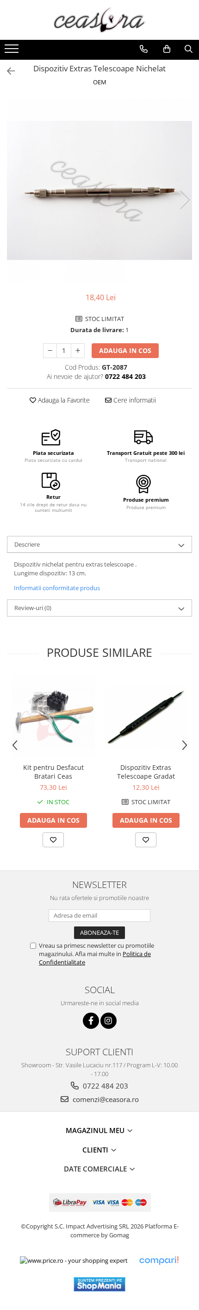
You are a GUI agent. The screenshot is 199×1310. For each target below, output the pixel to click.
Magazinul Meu (96, 1130)
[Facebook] (91, 1021)
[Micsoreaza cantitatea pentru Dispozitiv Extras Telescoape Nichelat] (50, 350)
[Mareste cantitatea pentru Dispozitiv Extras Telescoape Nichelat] (78, 350)
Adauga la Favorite (63, 400)
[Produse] (13, 51)
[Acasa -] (99, 20)
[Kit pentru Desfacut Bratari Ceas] (53, 716)
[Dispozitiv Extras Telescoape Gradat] (145, 717)
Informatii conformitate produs (57, 588)
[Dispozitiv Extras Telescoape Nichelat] (99, 190)
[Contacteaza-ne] (143, 49)
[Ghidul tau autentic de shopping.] (158, 1260)
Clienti (96, 1149)
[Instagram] (108, 1021)
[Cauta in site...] (188, 49)
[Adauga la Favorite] (53, 839)
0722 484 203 (104, 1085)
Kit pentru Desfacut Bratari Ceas (53, 772)
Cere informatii (134, 400)
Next (184, 199)
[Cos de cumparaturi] (167, 49)
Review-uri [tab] (32, 608)
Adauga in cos (125, 350)
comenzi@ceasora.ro (105, 1099)
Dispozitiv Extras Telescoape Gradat (146, 772)
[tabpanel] (99, 190)
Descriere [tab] (27, 544)
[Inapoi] (7, 71)
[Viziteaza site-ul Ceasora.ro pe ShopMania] (99, 1284)
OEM (99, 82)
